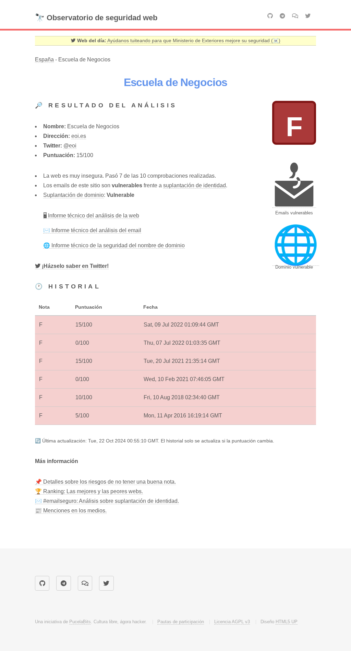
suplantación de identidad (194, 185)
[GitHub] (270, 16)
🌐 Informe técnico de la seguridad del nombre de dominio (114, 245)
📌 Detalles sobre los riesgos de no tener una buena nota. (105, 482)
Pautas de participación (180, 621)
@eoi (69, 146)
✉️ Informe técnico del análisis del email (92, 230)
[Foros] (295, 16)
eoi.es (78, 136)
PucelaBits (80, 621)
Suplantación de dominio (73, 195)
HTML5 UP (287, 621)
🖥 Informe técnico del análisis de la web (91, 215)
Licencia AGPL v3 (232, 621)
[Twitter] (308, 16)
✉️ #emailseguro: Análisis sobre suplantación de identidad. (107, 501)
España (44, 59)
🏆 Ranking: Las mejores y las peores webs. (89, 491)
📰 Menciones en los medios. (71, 510)
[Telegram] (282, 16)
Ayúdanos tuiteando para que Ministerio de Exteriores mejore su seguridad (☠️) (193, 40)
